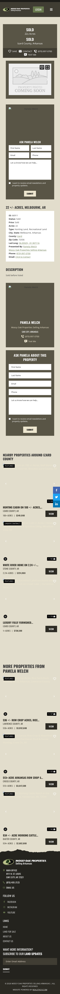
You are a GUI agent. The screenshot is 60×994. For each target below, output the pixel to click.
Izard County (24, 43)
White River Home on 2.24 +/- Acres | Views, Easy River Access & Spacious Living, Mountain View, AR (23, 565)
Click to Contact (22, 257)
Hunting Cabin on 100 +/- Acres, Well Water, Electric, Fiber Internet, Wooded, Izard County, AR (22, 507)
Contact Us (8, 941)
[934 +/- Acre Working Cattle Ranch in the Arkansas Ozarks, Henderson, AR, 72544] (30, 812)
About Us (7, 936)
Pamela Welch (30, 246)
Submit (30, 193)
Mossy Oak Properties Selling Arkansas (27, 250)
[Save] (42, 67)
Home (5, 926)
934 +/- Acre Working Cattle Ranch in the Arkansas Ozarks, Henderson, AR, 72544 (21, 835)
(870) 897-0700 (23, 253)
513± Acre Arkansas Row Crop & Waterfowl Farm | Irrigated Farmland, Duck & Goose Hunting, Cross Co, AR (23, 778)
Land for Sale (9, 931)
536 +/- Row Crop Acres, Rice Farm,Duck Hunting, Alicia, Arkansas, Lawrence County (20, 720)
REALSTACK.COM (40, 990)
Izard (19, 236)
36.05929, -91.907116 (29, 243)
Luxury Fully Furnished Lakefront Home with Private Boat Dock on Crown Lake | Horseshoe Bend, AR (20, 623)
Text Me (32, 341)
